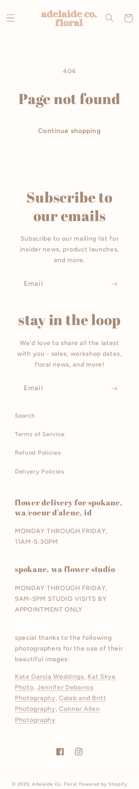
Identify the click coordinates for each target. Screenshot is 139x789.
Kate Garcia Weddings (49, 676)
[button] (10, 18)
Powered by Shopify (103, 784)
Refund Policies (38, 452)
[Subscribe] (114, 284)
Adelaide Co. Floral (54, 784)
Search (25, 415)
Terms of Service (40, 434)
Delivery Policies (39, 471)
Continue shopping (69, 130)
